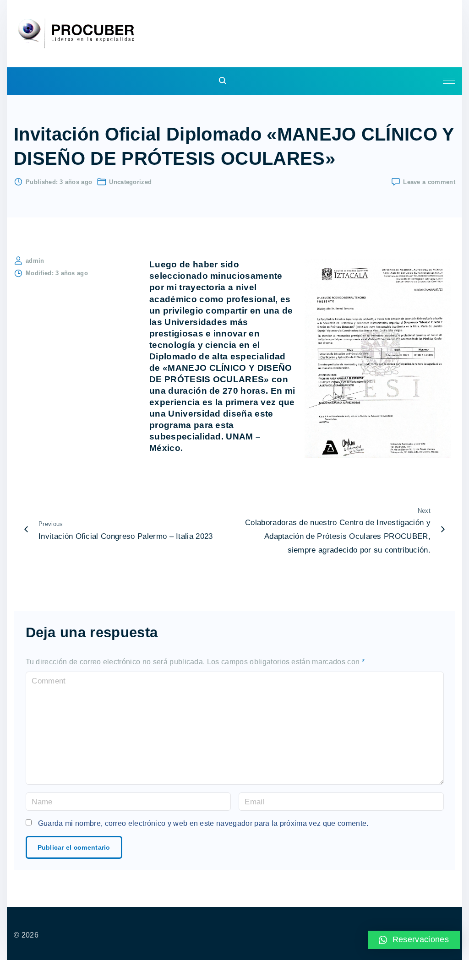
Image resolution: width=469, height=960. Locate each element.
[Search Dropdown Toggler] (223, 81)
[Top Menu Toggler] (449, 81)
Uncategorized (130, 182)
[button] (414, 940)
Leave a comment (429, 181)
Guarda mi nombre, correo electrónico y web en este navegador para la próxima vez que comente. (203, 823)
